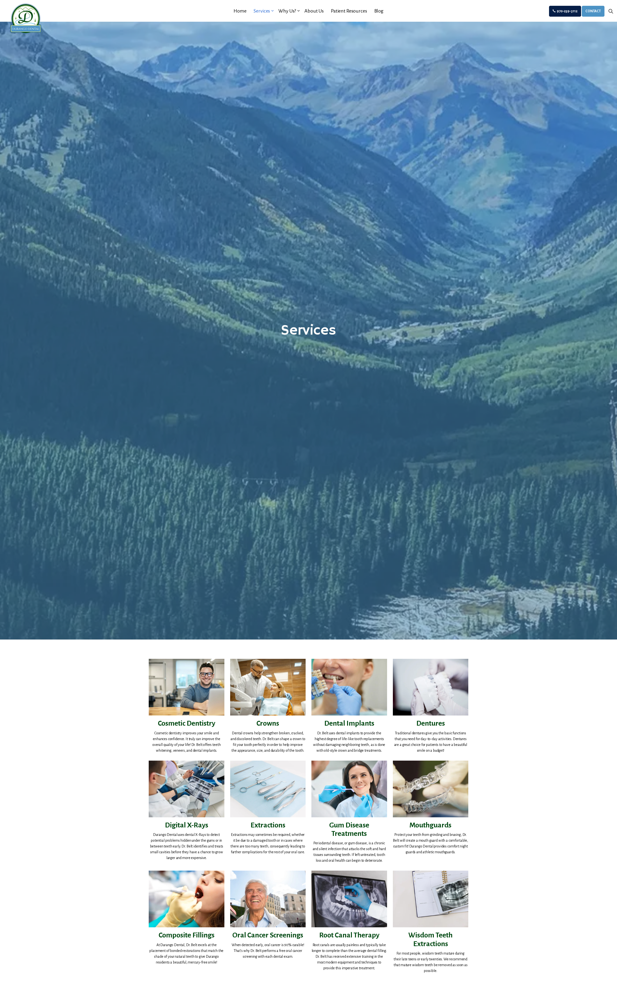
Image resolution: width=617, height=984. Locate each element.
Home (240, 11)
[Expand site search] (610, 11)
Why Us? (287, 11)
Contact (593, 11)
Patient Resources (349, 11)
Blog (378, 11)
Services (262, 11)
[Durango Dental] (25, 18)
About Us (314, 11)
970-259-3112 (567, 11)
